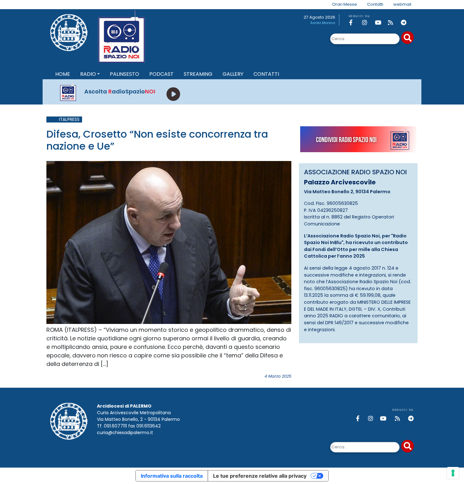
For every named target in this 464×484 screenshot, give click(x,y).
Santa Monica (322, 22)
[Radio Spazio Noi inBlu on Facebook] (354, 22)
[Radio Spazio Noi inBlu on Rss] (393, 22)
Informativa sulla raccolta (172, 476)
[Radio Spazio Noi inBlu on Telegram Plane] (406, 22)
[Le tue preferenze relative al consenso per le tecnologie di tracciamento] (453, 473)
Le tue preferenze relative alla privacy (259, 476)
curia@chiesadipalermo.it (125, 432)
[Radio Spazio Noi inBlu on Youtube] (380, 22)
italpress (69, 119)
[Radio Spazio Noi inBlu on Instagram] (367, 22)
